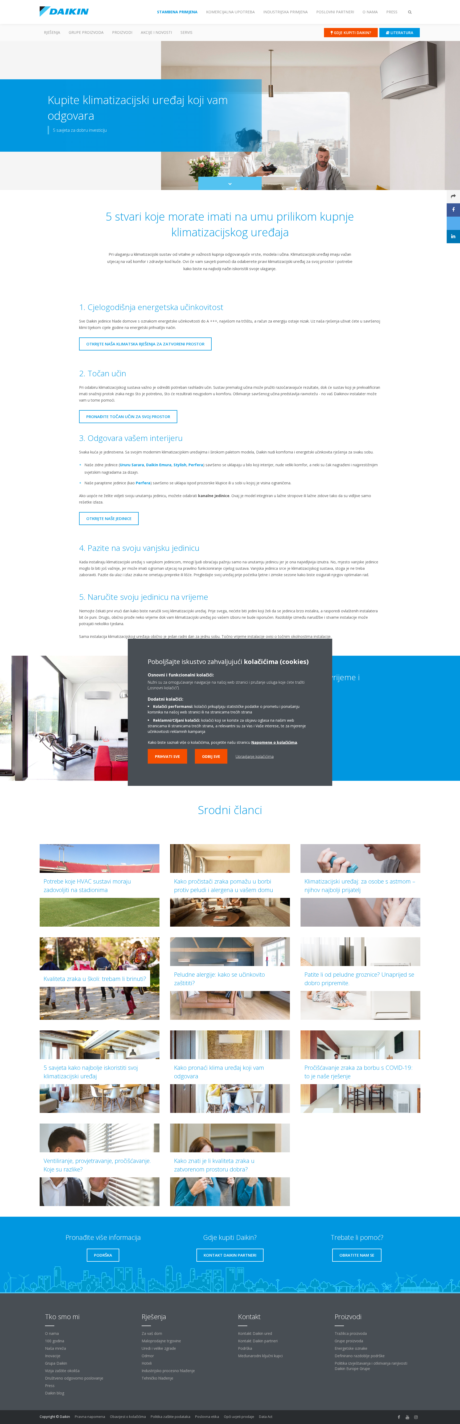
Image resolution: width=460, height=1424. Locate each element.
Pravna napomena (90, 1416)
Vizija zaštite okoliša (62, 1370)
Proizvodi (122, 32)
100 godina (54, 1340)
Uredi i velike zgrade (159, 1348)
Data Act (265, 1416)
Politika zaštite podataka (170, 1416)
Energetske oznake (351, 1348)
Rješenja (52, 32)
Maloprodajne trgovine (161, 1340)
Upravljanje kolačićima (255, 756)
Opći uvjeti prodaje (239, 1416)
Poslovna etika (207, 1416)
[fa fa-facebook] (399, 1417)
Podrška (245, 1348)
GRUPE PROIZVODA (86, 32)
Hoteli (147, 1363)
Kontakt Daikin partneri (258, 1340)
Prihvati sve (167, 756)
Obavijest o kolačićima (128, 1416)
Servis (186, 32)
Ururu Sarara (132, 464)
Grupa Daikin (56, 1363)
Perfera (195, 464)
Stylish (180, 464)
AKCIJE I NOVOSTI (156, 32)
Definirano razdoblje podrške (360, 1355)
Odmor (148, 1355)
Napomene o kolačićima (274, 742)
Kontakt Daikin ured (255, 1333)
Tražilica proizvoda (351, 1333)
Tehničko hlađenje (157, 1378)
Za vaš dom (152, 1333)
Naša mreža (55, 1348)
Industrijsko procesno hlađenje (168, 1370)
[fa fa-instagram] (416, 1417)
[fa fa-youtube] (407, 1417)
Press (50, 1385)
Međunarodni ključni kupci (260, 1355)
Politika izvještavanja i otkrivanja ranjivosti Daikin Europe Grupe (371, 1366)
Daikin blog (54, 1393)
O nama (52, 1333)
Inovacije (52, 1355)
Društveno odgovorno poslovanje (74, 1378)
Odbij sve (211, 756)
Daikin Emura (158, 464)
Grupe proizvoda (349, 1340)
